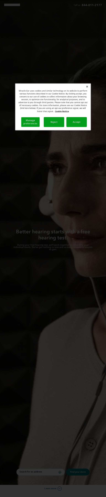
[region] (53, 107)
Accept (76, 122)
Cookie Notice (62, 111)
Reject (54, 122)
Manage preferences (30, 122)
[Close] (87, 87)
